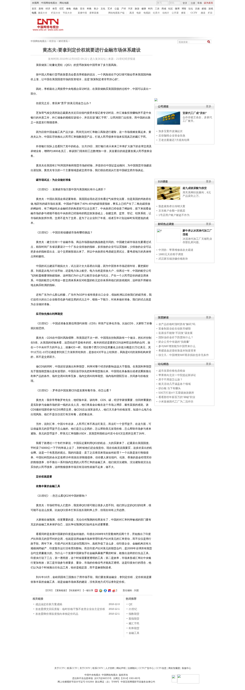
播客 (183, 12)
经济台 (52, 41)
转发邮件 (74, 590)
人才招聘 (109, 668)
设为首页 (208, 3)
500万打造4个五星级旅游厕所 (176, 392)
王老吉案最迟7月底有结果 (173, 139)
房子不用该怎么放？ (170, 379)
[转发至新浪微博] (113, 590)
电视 (34, 12)
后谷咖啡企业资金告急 (171, 135)
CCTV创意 (161, 668)
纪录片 (156, 12)
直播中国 (82, 12)
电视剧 (147, 12)
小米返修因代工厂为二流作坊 (175, 401)
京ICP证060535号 (103, 678)
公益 (116, 8)
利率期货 (134, 628)
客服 (199, 3)
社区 (170, 8)
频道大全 (42, 12)
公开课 (175, 12)
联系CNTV (97, 668)
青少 (96, 8)
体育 (54, 8)
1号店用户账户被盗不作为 (173, 215)
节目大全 (67, 12)
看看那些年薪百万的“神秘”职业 (176, 397)
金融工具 (134, 632)
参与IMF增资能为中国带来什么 (176, 346)
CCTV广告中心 (146, 668)
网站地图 (64, 3)
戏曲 (75, 8)
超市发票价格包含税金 (171, 370)
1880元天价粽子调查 (170, 254)
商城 (164, 8)
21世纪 (133, 609)
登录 (185, 3)
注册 (193, 3)
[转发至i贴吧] (109, 590)
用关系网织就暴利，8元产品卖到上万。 (197, 194)
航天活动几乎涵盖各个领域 (174, 383)
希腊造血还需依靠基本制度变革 (177, 350)
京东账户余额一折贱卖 (171, 210)
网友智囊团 (174, 668)
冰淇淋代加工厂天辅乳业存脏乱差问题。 (197, 240)
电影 (138, 12)
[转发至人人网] (105, 590)
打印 (49, 590)
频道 (203, 12)
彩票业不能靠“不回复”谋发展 (175, 332)
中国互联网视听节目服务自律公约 (138, 681)
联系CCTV (72, 668)
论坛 (190, 8)
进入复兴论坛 (98, 58)
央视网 (35, 3)
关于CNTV (85, 668)
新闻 (41, 8)
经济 (48, 8)
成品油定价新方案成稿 (48, 604)
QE (130, 604)
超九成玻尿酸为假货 (195, 188)
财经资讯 (63, 41)
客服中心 (186, 668)
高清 (131, 12)
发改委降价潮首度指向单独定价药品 (56, 613)
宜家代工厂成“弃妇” (195, 112)
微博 (177, 8)
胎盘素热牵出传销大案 (171, 206)
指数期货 (134, 613)
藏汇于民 (134, 623)
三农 (157, 8)
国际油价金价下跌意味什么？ (175, 337)
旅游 (137, 8)
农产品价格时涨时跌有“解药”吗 (176, 324)
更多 (208, 106)
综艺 (61, 8)
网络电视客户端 (116, 12)
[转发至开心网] (96, 590)
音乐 (82, 8)
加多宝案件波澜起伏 (170, 131)
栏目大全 (55, 12)
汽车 (130, 8)
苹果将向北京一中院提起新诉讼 (177, 375)
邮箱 (204, 8)
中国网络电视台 (49, 3)
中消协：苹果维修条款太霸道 (175, 249)
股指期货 (134, 618)
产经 (123, 8)
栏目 (210, 12)
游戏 (210, 8)
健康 (143, 8)
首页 (34, 8)
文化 (103, 8)
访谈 (197, 8)
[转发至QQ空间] (100, 590)
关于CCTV (59, 668)
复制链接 (61, 590)
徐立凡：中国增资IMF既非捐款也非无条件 (183, 354)
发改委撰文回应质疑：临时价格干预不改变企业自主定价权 (70, 609)
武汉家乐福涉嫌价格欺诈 (173, 258)
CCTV (194, 12)
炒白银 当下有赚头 (169, 388)
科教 (89, 8)
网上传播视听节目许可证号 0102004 (76, 681)
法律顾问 (132, 668)
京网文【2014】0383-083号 (126, 678)
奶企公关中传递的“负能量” (174, 341)
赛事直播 (94, 12)
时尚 (150, 8)
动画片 (165, 12)
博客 (184, 8)
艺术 (110, 8)
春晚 (68, 8)
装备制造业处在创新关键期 (174, 328)
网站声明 (121, 668)
